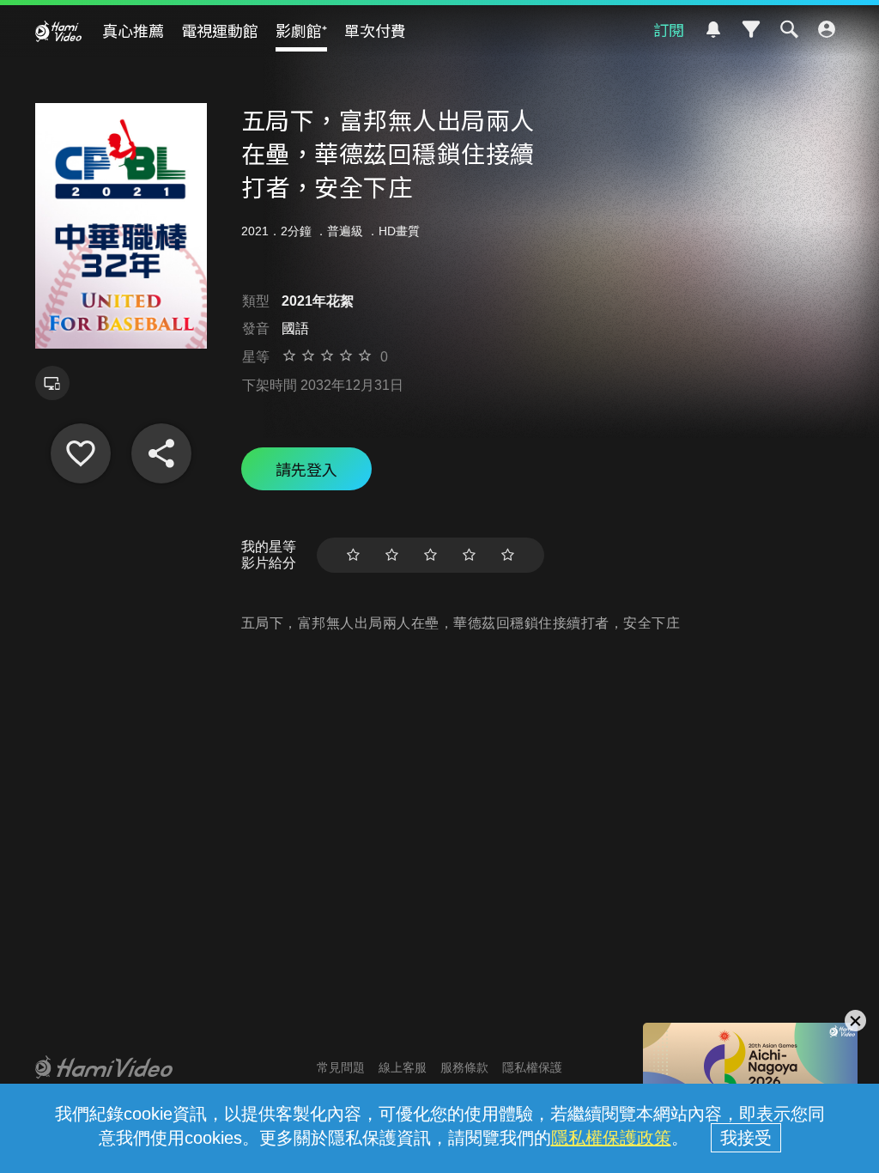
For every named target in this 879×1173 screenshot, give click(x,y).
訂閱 (668, 29)
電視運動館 (219, 30)
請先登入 (306, 469)
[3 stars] (430, 555)
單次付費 (375, 30)
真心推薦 (133, 30)
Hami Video (58, 31)
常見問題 (341, 1067)
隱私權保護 (532, 1067)
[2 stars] (392, 555)
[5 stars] (507, 555)
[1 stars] (353, 555)
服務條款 (464, 1067)
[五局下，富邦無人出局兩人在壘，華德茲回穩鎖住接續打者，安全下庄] (81, 453)
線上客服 (403, 1067)
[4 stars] (469, 555)
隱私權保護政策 (611, 1137)
